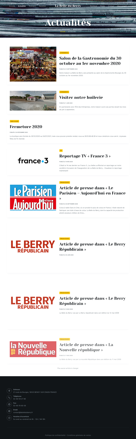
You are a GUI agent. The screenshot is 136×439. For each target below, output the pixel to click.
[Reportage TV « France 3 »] (33, 161)
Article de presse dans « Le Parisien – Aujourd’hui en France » (92, 193)
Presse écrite (64, 182)
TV (61, 150)
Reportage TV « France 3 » (85, 156)
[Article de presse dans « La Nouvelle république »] (33, 346)
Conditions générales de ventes (79, 435)
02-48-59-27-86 (19, 399)
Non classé (14, 121)
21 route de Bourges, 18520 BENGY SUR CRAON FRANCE (35, 392)
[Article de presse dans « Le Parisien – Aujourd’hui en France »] (33, 197)
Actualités (22, 6)
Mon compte (122, 6)
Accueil (12, 6)
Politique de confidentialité (55, 435)
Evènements (64, 53)
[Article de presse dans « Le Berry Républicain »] (33, 246)
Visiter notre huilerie (81, 97)
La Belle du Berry (68, 6)
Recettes (42, 6)
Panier (102, 6)
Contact (111, 6)
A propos (32, 6)
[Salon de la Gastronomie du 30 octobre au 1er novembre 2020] (33, 64)
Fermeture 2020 (26, 126)
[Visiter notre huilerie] (33, 101)
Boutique (93, 6)
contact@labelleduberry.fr (23, 412)
